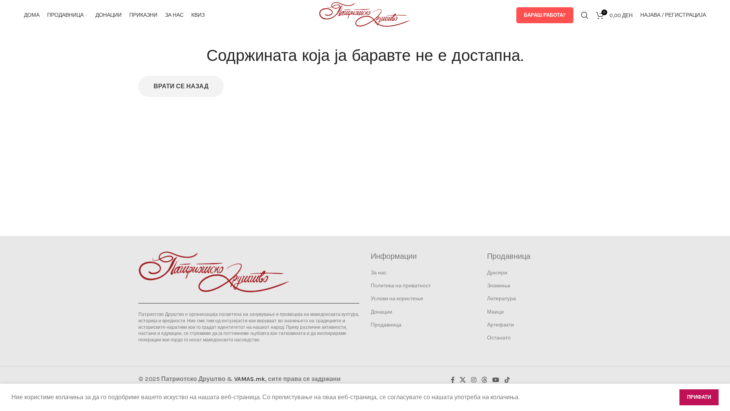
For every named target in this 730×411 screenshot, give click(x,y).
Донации (381, 312)
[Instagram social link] (473, 380)
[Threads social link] (484, 380)
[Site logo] (365, 14)
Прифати (699, 397)
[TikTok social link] (507, 380)
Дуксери (497, 272)
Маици (495, 312)
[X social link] (462, 380)
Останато (499, 338)
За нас (379, 272)
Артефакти (500, 325)
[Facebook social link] (452, 380)
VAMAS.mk (249, 378)
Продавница (386, 325)
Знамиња (498, 285)
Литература (501, 298)
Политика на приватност (401, 285)
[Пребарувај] (584, 15)
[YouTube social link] (496, 380)
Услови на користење (397, 298)
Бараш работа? (545, 15)
